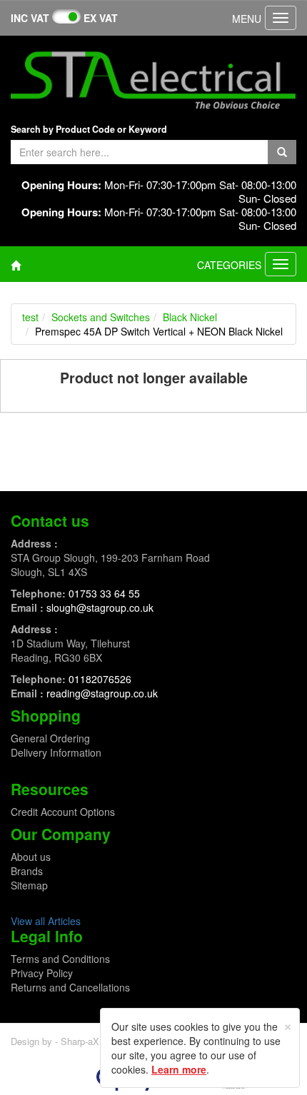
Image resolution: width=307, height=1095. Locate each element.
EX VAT (101, 18)
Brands (27, 871)
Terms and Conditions (60, 959)
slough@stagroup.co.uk (100, 607)
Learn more (178, 1069)
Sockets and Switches (100, 317)
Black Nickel (190, 317)
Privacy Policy (42, 973)
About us (31, 856)
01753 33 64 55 (104, 593)
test (30, 317)
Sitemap (29, 885)
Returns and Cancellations (70, 987)
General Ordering (50, 738)
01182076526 (100, 679)
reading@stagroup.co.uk (102, 693)
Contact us (50, 520)
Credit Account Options (63, 811)
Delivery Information (56, 752)
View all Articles (46, 921)
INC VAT (30, 18)
